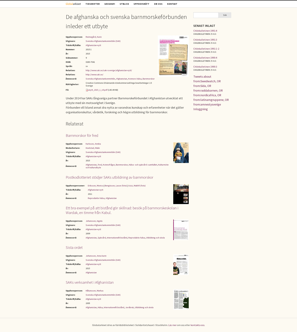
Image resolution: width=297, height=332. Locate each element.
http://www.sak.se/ (94, 74)
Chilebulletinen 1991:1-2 (206, 48)
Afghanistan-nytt (93, 45)
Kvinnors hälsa (135, 78)
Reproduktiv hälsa (96, 198)
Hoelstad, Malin (93, 148)
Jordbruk (129, 307)
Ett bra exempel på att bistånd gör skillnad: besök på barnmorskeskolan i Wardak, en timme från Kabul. (122, 210)
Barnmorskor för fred (82, 135)
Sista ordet (74, 247)
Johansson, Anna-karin (96, 255)
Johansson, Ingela (94, 221)
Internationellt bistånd (117, 237)
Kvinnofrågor (109, 164)
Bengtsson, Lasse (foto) (116, 185)
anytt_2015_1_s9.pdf (98, 89)
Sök (225, 15)
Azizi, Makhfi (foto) (137, 185)
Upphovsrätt (141, 4)
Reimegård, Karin (94, 36)
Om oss (158, 4)
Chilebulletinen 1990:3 (205, 66)
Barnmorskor (149, 78)
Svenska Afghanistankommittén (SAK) (103, 41)
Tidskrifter (93, 4)
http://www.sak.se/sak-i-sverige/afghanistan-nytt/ (109, 70)
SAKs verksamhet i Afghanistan (90, 282)
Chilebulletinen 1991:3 (205, 39)
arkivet (73, 4)
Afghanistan (121, 78)
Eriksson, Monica (95, 185)
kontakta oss (197, 325)
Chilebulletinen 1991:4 (205, 30)
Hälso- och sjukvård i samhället (143, 164)
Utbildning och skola (155, 237)
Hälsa (100, 307)
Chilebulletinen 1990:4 (205, 57)
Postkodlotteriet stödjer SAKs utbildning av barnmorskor (109, 177)
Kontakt (172, 4)
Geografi (109, 4)
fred (100, 164)
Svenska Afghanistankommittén (100, 78)
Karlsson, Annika (93, 143)
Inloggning (200, 109)
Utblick (124, 4)
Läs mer (172, 325)
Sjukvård (102, 237)
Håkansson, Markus (94, 290)
